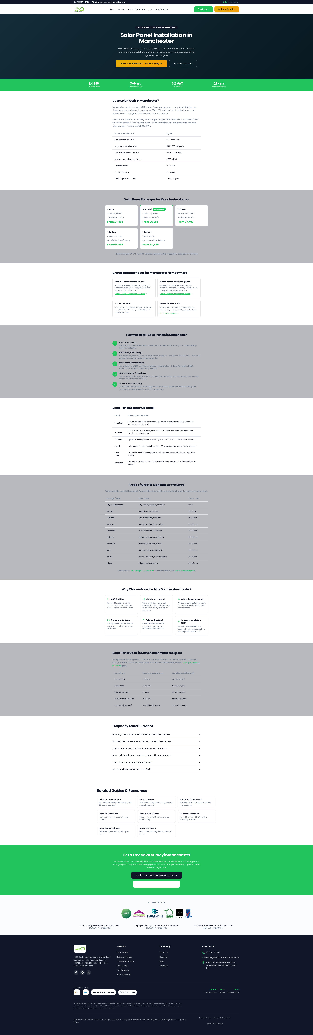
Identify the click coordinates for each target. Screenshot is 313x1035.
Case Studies (161, 9)
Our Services (124, 9)
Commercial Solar (125, 961)
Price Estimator (124, 974)
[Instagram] (82, 972)
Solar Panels (122, 952)
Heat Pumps (122, 965)
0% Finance (203, 9)
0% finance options (168, 313)
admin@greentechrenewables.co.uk (221, 957)
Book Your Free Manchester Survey (140, 63)
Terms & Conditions (222, 1018)
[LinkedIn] (89, 972)
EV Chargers (123, 970)
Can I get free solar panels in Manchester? (132, 762)
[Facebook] (76, 972)
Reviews (163, 957)
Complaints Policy (215, 1024)
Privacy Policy (205, 1018)
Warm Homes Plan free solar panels (175, 294)
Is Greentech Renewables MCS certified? (131, 769)
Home (113, 9)
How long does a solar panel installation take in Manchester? (141, 734)
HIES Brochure (129, 992)
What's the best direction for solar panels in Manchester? (139, 748)
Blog (161, 961)
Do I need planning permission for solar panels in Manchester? (141, 741)
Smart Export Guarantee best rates (130, 294)
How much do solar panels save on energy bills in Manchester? (142, 755)
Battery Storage (124, 957)
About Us (163, 952)
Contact (163, 965)
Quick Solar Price (226, 9)
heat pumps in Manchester (142, 570)
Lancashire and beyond (185, 570)
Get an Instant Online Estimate (155, 884)
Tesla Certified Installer (103, 992)
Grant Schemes (142, 9)
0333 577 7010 (184, 63)
